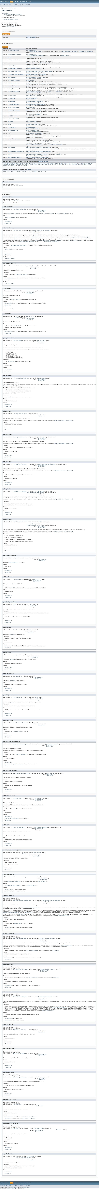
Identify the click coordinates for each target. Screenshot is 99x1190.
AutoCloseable (11, 19)
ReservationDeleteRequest (42, 60)
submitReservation (31, 151)
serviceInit (41, 164)
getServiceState (59, 163)
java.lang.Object (5, 13)
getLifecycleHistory (43, 163)
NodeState (36, 113)
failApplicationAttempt (32, 62)
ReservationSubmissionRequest (43, 151)
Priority (10, 154)
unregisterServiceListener (10, 165)
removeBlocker (33, 164)
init (72, 163)
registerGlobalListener (9, 164)
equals (8, 171)
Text (39, 124)
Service (16, 19)
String (34, 37)
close (4, 163)
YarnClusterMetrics (13, 130)
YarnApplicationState (44, 83)
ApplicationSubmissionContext (43, 147)
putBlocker (90, 163)
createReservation (31, 54)
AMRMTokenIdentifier (16, 68)
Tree (18, 1)
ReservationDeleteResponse (14, 60)
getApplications (30, 80)
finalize (13, 171)
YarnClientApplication (13, 50)
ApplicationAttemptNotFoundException (14, 764)
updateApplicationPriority (33, 154)
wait (39, 171)
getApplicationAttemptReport (33, 71)
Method (15, 5)
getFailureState (33, 163)
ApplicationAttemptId (44, 62)
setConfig (61, 164)
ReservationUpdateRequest (42, 157)
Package (7, 1)
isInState (77, 163)
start (66, 164)
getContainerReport (31, 101)
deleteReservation (31, 60)
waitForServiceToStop (23, 165)
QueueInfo (13, 65)
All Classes (28, 4)
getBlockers (10, 163)
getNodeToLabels (30, 115)
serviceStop (55, 164)
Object (29, 169)
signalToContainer (31, 144)
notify (29, 171)
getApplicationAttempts (32, 74)
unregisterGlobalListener (84, 164)
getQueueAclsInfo (30, 118)
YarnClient (29, 37)
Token (9, 68)
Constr (11, 5)
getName (51, 163)
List (9, 65)
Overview (2, 1)
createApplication (31, 50)
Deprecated (22, 1)
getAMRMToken (29, 68)
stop (70, 164)
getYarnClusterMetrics (32, 130)
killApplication (30, 133)
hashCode (24, 171)
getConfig (16, 163)
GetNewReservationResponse (14, 54)
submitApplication (31, 147)
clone (4, 171)
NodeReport (13, 113)
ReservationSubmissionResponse (16, 151)
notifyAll (34, 171)
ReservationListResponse (14, 139)
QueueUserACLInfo (15, 118)
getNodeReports (30, 113)
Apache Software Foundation (12, 1188)
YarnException (42, 210)
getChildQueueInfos (31, 95)
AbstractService (11, 26)
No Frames (20, 4)
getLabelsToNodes (30, 107)
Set (36, 86)
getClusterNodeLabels (31, 98)
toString (74, 164)
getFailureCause (24, 163)
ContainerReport (12, 101)
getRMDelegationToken (31, 124)
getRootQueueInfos (31, 127)
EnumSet (37, 83)
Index (27, 1)
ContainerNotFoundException (12, 818)
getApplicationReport (31, 77)
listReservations (30, 139)
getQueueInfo (29, 121)
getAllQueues (29, 65)
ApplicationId (36, 68)
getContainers (29, 104)
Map (9, 107)
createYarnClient (30, 57)
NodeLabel (13, 98)
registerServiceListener (22, 164)
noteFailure (83, 163)
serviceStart (48, 164)
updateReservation (31, 157)
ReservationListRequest (41, 139)
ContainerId (40, 101)
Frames (15, 4)
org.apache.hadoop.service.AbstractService (13, 14)
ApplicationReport (12, 77)
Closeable (5, 19)
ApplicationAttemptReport (14, 71)
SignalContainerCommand (55, 144)
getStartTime (67, 163)
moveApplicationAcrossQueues (33, 141)
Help (30, 1)
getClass (19, 171)
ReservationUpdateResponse (14, 157)
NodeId (17, 107)
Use (15, 1)
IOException (41, 211)
